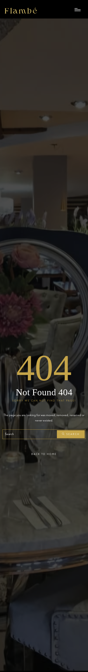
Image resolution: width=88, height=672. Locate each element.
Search (72, 434)
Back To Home (44, 454)
